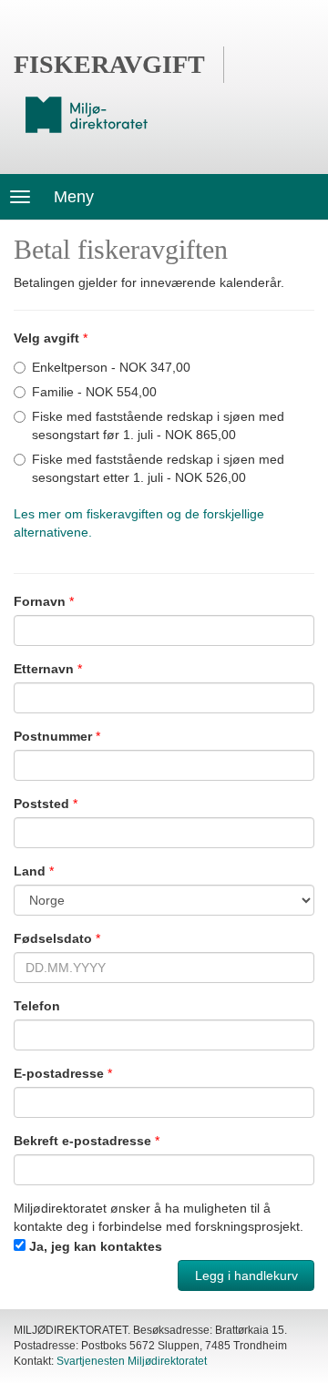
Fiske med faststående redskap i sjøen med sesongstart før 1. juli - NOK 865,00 (158, 425)
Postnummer (53, 736)
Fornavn (40, 601)
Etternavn (44, 668)
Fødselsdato (53, 938)
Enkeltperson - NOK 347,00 (111, 367)
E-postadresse (59, 1073)
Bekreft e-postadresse (82, 1140)
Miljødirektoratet (86, 115)
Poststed (41, 803)
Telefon (37, 1006)
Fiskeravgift (109, 64)
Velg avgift (46, 338)
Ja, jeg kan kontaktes (95, 1246)
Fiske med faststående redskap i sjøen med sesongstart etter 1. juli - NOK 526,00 (158, 468)
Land (30, 871)
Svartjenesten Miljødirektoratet (131, 1361)
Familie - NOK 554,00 (94, 391)
